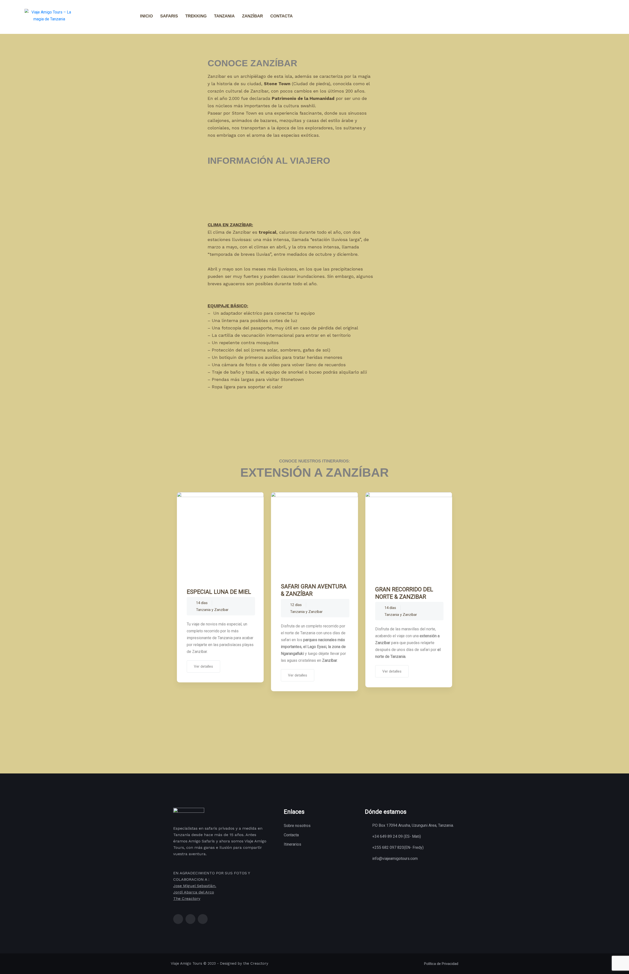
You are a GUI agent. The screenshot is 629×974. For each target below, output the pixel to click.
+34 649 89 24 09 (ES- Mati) (396, 836)
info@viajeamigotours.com (395, 858)
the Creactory (255, 963)
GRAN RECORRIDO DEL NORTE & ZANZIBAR (404, 593)
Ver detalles (203, 666)
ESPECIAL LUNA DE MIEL (219, 592)
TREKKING (196, 16)
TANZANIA (224, 16)
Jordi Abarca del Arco (193, 892)
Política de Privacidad (441, 963)
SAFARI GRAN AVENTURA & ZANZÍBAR (313, 590)
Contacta (291, 835)
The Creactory (186, 898)
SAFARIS (169, 16)
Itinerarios (292, 844)
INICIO (146, 16)
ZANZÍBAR (252, 16)
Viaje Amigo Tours (186, 963)
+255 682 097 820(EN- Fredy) (398, 847)
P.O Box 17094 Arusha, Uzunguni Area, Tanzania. (413, 825)
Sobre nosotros (297, 825)
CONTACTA (281, 16)
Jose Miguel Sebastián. (194, 885)
